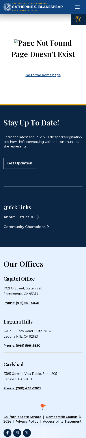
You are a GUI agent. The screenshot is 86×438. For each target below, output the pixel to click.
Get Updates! (19, 163)
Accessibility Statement (62, 421)
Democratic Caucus (62, 417)
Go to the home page (43, 75)
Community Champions (25, 227)
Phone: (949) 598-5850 (22, 346)
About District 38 (20, 217)
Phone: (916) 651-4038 (21, 303)
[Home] (33, 3)
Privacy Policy (27, 421)
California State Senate (22, 417)
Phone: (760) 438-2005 (22, 388)
